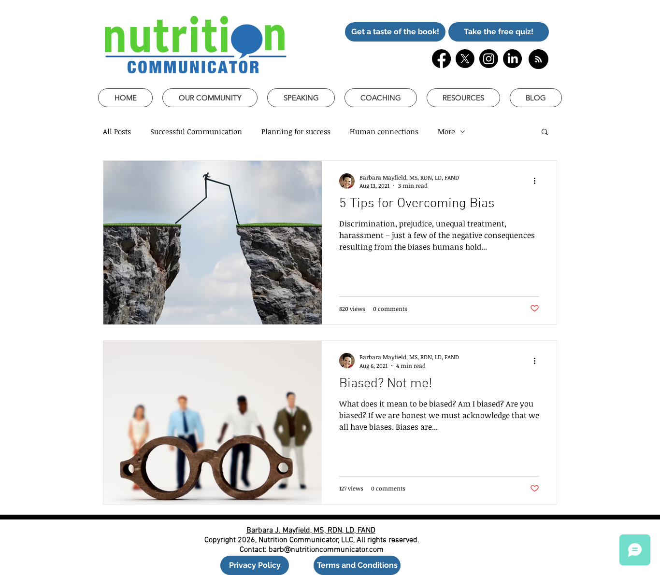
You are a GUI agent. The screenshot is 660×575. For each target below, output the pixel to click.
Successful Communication (196, 131)
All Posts (117, 131)
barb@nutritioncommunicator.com (326, 550)
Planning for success (295, 131)
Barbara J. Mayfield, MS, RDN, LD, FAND (310, 530)
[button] (395, 32)
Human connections (384, 131)
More (446, 131)
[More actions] (538, 181)
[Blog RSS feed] (538, 59)
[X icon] (465, 58)
